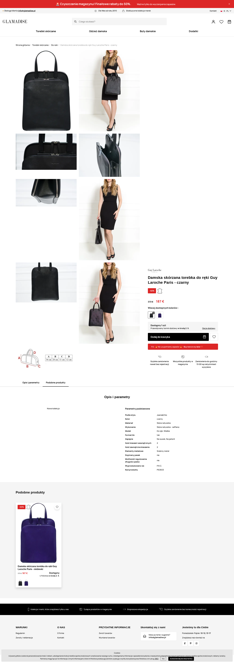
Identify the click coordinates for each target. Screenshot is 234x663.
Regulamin (20, 633)
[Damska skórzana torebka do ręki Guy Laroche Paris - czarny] (20, 583)
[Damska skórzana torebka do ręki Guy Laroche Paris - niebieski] (26, 583)
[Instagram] (196, 643)
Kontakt (213, 10)
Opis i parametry (30, 382)
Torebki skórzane (40, 45)
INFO (156, 659)
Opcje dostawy (208, 328)
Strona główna (23, 45)
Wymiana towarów (107, 637)
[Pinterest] (190, 643)
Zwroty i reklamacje (24, 637)
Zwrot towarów (105, 633)
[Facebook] (185, 643)
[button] (229, 4)
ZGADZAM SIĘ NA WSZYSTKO (181, 659)
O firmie (60, 633)
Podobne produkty (55, 382)
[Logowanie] (213, 22)
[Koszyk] (229, 22)
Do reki (54, 45)
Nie (163, 659)
